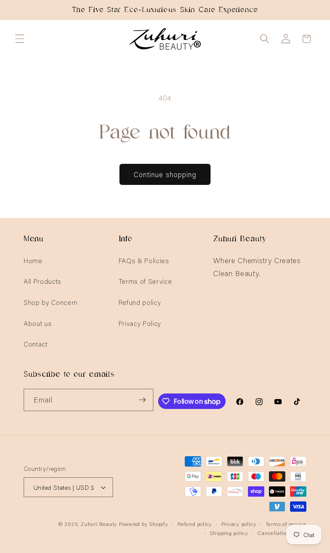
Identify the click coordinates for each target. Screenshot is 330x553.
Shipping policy (229, 532)
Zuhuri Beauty (98, 523)
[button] (19, 38)
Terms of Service (145, 281)
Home (33, 260)
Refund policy (140, 302)
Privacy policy (239, 523)
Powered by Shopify (143, 523)
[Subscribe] (142, 400)
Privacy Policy (140, 323)
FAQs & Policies (144, 260)
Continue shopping (165, 174)
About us (38, 323)
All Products (42, 281)
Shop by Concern (51, 302)
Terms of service (286, 523)
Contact (36, 343)
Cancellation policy (281, 532)
